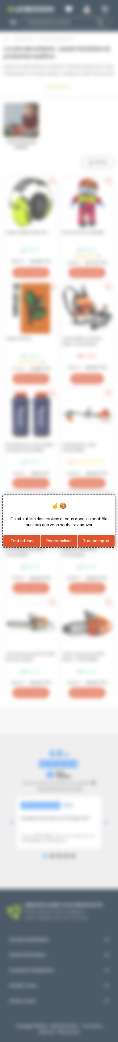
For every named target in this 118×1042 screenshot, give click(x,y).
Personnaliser (59, 541)
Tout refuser (22, 541)
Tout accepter (96, 541)
